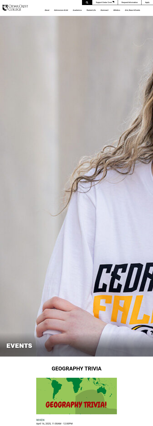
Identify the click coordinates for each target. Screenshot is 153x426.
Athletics (116, 10)
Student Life (91, 10)
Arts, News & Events (132, 10)
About (47, 10)
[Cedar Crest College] (15, 8)
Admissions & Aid (61, 10)
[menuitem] (47, 12)
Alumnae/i (105, 10)
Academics (77, 10)
